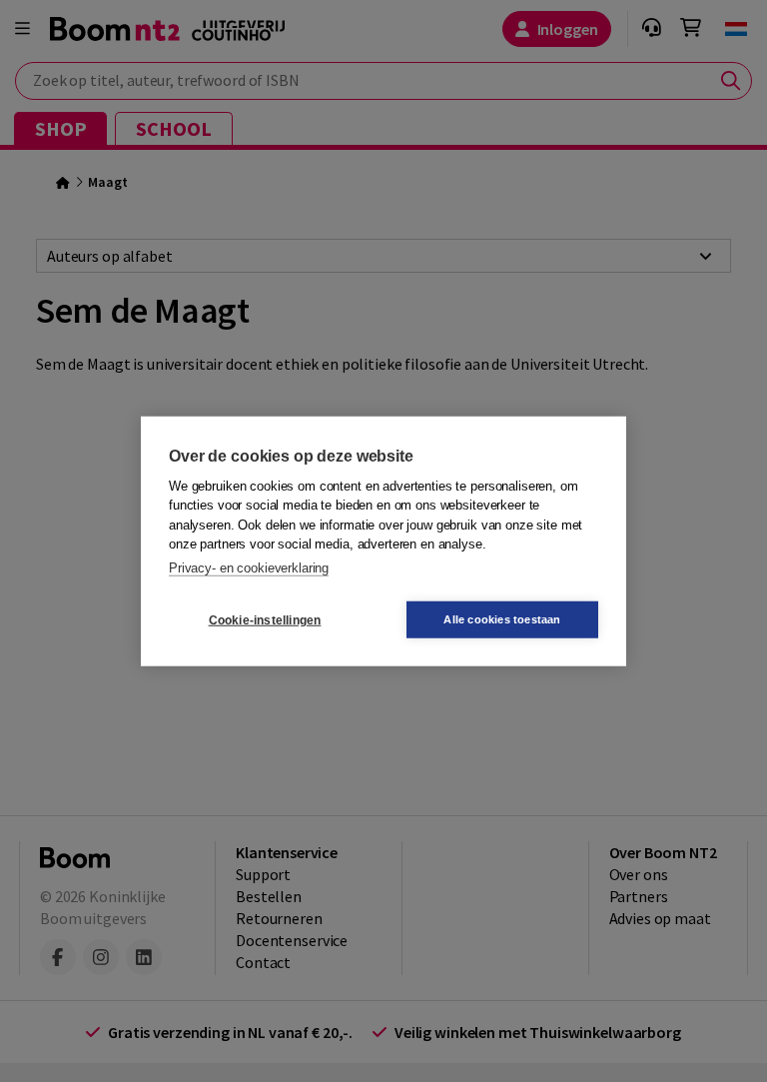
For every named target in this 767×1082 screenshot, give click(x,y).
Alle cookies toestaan (501, 619)
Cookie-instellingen (265, 619)
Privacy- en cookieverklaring (249, 566)
